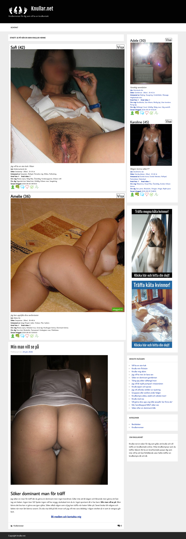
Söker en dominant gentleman (144, 377)
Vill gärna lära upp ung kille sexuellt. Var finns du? (152, 402)
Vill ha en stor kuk (139, 365)
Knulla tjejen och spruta (141, 386)
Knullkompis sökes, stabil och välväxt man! (149, 395)
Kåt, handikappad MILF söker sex (145, 405)
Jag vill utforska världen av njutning (146, 389)
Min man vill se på (25, 347)
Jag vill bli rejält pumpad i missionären (147, 383)
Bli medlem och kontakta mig (66, 516)
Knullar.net (42, 8)
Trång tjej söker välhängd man (144, 380)
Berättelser (136, 424)
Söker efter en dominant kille (144, 408)
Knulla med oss (138, 399)
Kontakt (14, 27)
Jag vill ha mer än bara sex (142, 374)
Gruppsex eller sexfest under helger (146, 392)
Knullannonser (19, 525)
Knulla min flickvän (140, 368)
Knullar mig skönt (139, 371)
